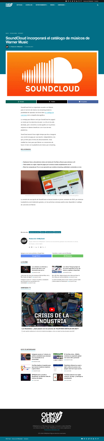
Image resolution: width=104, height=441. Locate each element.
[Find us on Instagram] (68, 1)
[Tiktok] (45, 247)
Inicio (7, 33)
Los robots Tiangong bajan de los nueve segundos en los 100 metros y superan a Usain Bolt (71, 268)
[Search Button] (97, 5)
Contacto (96, 1)
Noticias (19, 5)
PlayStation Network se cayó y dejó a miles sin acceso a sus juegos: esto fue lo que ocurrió (73, 367)
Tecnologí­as (13, 33)
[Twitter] (33, 247)
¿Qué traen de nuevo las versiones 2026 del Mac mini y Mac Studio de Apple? (35, 276)
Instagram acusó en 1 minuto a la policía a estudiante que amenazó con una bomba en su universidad (34, 281)
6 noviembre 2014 (29, 46)
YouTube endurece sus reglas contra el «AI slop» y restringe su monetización (73, 376)
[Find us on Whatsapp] (70, 1)
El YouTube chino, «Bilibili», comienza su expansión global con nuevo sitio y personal (72, 355)
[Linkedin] (36, 247)
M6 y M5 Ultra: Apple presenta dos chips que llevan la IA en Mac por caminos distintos (66, 276)
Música (43, 232)
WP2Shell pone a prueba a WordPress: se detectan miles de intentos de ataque (41, 376)
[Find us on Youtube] (66, 1)
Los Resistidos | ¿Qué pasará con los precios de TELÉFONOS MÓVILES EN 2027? (50, 328)
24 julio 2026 (68, 370)
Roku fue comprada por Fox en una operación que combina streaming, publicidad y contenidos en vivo (52, 167)
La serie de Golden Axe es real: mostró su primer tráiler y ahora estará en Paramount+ (66, 280)
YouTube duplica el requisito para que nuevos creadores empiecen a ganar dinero (41, 367)
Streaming (57, 232)
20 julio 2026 (68, 380)
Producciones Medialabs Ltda (51, 429)
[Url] (29, 247)
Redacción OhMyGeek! (17, 46)
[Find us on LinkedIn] (76, 1)
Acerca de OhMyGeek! (88, 1)
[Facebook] (31, 247)
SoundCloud (50, 232)
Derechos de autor (34, 232)
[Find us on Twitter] (79, 1)
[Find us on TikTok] (72, 1)
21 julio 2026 (35, 380)
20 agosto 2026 (72, 281)
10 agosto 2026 (36, 370)
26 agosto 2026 (36, 272)
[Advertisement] (52, 20)
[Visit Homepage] (9, 5)
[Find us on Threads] (74, 1)
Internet (20, 33)
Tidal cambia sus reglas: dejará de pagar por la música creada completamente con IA (47, 164)
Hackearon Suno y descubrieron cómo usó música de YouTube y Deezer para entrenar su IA (49, 162)
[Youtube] (40, 247)
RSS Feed (8, 439)
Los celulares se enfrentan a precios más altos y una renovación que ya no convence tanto (40, 268)
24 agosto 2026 (31, 283)
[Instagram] (38, 247)
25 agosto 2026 (67, 272)
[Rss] (43, 247)
